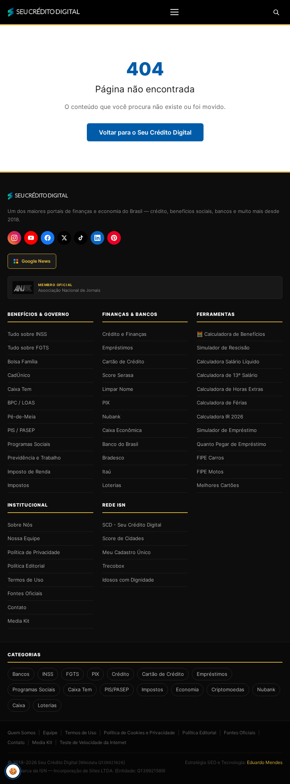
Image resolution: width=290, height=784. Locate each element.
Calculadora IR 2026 (220, 416)
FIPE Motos (210, 472)
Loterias (111, 485)
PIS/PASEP (117, 689)
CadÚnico (19, 375)
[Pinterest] (114, 238)
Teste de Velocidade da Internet (93, 742)
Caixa (18, 705)
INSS (47, 674)
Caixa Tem (19, 389)
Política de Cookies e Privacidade (139, 732)
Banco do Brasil (120, 444)
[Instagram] (14, 238)
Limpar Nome (117, 389)
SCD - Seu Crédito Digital (131, 525)
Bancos (20, 674)
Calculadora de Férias (222, 403)
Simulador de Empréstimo (227, 430)
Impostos (18, 485)
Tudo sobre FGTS (28, 348)
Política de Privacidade (34, 552)
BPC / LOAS (21, 403)
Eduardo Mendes (264, 762)
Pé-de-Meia (21, 416)
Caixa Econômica (122, 430)
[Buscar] (276, 12)
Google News (36, 261)
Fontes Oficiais (25, 593)
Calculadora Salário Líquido (228, 361)
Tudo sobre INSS (27, 334)
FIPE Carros (210, 458)
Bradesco (113, 458)
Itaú (106, 472)
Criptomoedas (227, 689)
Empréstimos (117, 348)
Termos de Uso (25, 580)
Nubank (111, 416)
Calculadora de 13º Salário (227, 375)
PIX (106, 403)
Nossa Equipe (24, 538)
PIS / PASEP (21, 430)
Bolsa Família (22, 361)
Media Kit (18, 621)
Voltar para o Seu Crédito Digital (145, 132)
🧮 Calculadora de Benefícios (231, 334)
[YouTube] (31, 238)
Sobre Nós (20, 525)
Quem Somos (21, 732)
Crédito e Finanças (124, 334)
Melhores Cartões (218, 485)
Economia (187, 689)
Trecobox (113, 566)
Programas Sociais (29, 444)
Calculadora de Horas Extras (230, 389)
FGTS (72, 674)
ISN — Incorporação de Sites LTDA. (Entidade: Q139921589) (102, 770)
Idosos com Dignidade (128, 580)
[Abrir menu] (174, 12)
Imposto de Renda (29, 472)
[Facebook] (47, 238)
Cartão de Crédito (123, 361)
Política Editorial (26, 566)
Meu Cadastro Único (126, 552)
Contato (17, 607)
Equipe (50, 732)
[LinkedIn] (97, 238)
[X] (64, 238)
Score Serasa (117, 375)
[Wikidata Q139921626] (102, 762)
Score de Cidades (123, 538)
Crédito (120, 674)
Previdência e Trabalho (34, 458)
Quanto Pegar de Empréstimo (231, 444)
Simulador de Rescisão (223, 348)
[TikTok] (81, 238)
